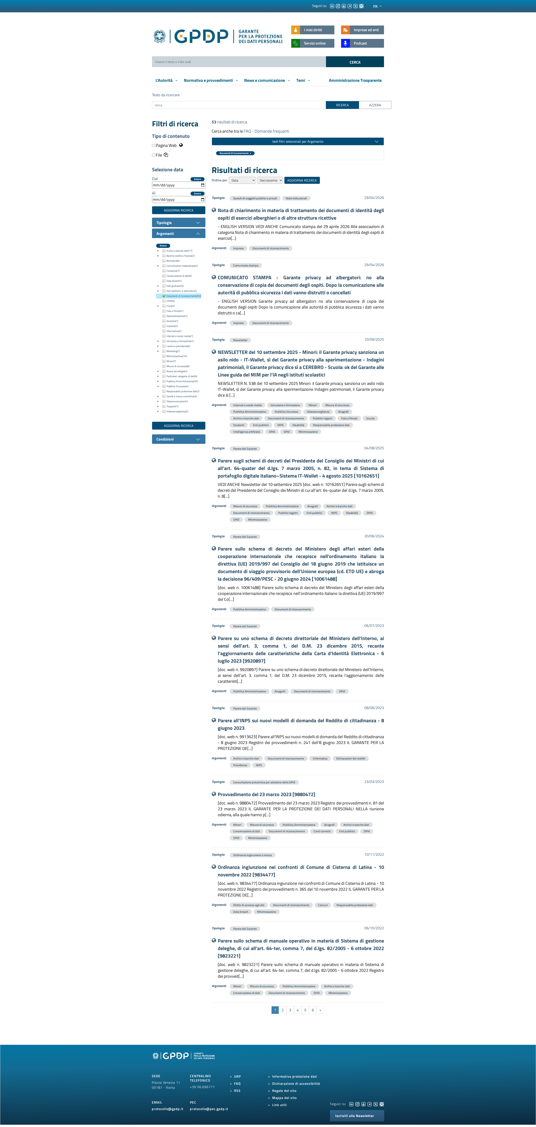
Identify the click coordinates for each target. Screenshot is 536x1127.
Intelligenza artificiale (246, 431)
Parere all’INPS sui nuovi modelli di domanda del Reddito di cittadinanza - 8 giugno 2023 (301, 724)
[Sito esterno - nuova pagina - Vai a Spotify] (382, 1103)
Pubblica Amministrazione (249, 411)
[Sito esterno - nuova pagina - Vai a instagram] (357, 1103)
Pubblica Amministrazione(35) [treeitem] (182, 381)
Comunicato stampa (245, 265)
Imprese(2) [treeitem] (172, 326)
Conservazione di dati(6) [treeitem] (179, 276)
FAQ (237, 1083)
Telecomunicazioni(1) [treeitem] (177, 401)
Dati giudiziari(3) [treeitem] (175, 286)
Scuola (370, 418)
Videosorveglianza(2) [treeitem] (177, 411)
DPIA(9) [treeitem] (170, 301)
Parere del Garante (245, 448)
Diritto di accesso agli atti (248, 905)
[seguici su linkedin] (332, 5)
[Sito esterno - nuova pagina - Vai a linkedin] (351, 1103)
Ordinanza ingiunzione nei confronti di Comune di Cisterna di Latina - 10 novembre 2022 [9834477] (301, 870)
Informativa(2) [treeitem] (173, 331)
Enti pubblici (261, 425)
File (158, 155)
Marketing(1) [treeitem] (173, 351)
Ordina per (219, 180)
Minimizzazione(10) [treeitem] (176, 356)
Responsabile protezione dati (331, 425)
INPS (280, 425)
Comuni (323, 905)
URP (237, 1076)
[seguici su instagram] (338, 5)
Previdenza (240, 765)
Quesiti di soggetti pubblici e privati (255, 198)
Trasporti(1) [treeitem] (172, 406)
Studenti (238, 425)
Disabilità (298, 425)
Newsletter (240, 340)
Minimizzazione (308, 431)
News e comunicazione (265, 80)
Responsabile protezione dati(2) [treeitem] (182, 391)
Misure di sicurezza (337, 405)
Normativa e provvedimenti (209, 80)
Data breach (240, 911)
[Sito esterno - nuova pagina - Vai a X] (376, 1103)
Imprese (238, 248)
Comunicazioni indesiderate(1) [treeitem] (182, 266)
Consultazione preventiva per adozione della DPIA (264, 782)
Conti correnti (322, 831)
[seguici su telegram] (350, 5)
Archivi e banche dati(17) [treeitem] (179, 251)
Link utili (279, 1104)
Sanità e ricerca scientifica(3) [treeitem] (181, 396)
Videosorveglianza (318, 411)
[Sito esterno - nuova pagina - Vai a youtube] (363, 1103)
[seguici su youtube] (344, 5)
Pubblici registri (322, 418)
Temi (301, 80)
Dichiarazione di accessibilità (296, 1083)
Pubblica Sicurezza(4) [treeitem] (177, 386)
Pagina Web (166, 145)
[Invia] (355, 61)
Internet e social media (247, 405)
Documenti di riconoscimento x (235, 153)
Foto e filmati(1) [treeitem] (174, 311)
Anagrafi (343, 411)
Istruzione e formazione (285, 405)
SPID (287, 431)
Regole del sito (284, 1090)
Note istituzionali (296, 198)
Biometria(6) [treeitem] (172, 261)
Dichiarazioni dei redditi (350, 758)
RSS (237, 1090)
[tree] (178, 331)
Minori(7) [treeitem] (171, 361)
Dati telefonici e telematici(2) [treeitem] (181, 291)
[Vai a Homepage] (184, 1060)
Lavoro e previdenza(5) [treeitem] (178, 346)
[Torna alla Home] (218, 35)
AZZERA (375, 105)
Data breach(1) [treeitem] (174, 281)
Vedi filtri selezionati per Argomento (297, 141)
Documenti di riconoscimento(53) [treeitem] (183, 296)
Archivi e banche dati (246, 418)
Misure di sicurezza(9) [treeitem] (177, 366)
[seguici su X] (355, 5)
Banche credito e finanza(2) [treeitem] (180, 256)
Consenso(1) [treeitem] (172, 271)
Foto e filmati (349, 418)
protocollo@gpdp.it (167, 1108)
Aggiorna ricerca (178, 210)
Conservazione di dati (246, 831)
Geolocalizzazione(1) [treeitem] (176, 316)
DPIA (272, 431)
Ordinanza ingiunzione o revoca (252, 855)
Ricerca (342, 105)
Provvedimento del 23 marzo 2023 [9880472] (266, 794)
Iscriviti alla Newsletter (354, 1115)
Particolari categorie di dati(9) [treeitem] (181, 376)
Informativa (320, 758)
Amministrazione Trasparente (355, 80)
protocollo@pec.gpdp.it (209, 1108)
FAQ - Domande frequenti (266, 131)
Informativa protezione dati (294, 1076)
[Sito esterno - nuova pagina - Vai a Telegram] (369, 1103)
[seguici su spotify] (361, 5)
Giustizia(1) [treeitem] (172, 321)
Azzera (197, 179)
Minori (313, 405)
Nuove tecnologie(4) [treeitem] (176, 371)
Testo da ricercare (166, 95)
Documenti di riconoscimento (271, 248)
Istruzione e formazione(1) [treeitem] (180, 341)
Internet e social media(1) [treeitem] (179, 336)
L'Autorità (164, 80)
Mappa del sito (284, 1097)
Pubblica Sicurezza (286, 411)
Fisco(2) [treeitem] (170, 306)
